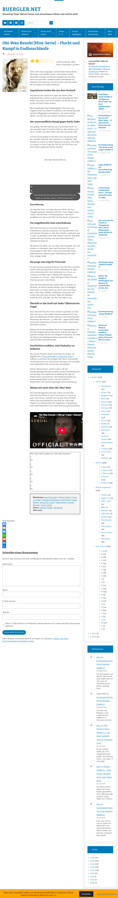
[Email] (41, 528)
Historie (104, 408)
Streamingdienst (103, 487)
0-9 (102, 551)
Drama (104, 402)
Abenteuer (58, 508)
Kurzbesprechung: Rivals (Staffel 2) (105, 312)
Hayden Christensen (50, 500)
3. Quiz (93, 637)
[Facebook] (41, 524)
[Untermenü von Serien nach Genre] (53, 33)
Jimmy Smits (46, 505)
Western (105, 458)
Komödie (105, 414)
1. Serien (93, 377)
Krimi (103, 420)
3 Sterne (105, 473)
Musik (103, 423)
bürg (98, 657)
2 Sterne (105, 470)
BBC (103, 507)
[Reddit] (41, 539)
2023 (92, 867)
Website (5, 612)
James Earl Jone (47, 502)
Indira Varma (61, 502)
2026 (92, 857)
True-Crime (106, 452)
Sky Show (105, 539)
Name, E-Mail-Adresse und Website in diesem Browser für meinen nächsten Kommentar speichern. (42, 624)
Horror (104, 411)
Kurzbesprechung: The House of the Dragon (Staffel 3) (105, 147)
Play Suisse (106, 526)
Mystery (104, 427)
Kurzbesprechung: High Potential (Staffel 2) (104, 664)
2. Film (93, 633)
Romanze (105, 430)
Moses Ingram (65, 497)
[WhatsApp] (41, 535)
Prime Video (106, 532)
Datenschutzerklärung (107, 894)
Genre (98, 381)
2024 (92, 864)
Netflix (104, 517)
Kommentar (8, 564)
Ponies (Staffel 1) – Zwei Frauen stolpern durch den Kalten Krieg (104, 773)
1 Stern (104, 467)
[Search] (51, 23)
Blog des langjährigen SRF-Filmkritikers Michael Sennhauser (99, 69)
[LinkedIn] (41, 542)
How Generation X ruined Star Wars (57, 356)
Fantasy (104, 405)
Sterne (99, 462)
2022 (92, 870)
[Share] (41, 546)
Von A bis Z (100, 546)
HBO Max (105, 513)
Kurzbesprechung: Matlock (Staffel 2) (105, 264)
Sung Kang (65, 500)
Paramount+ (106, 520)
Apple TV (105, 498)
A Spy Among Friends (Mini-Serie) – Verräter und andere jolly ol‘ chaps (105, 193)
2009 (92, 883)
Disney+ (104, 510)
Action (104, 392)
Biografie (105, 395)
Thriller (104, 449)
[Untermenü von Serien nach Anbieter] (35, 33)
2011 (92, 876)
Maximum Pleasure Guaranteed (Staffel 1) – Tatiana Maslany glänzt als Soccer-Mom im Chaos (105, 332)
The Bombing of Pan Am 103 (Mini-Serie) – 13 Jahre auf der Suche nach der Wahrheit (105, 122)
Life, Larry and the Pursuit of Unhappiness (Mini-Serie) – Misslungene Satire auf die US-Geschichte (105, 227)
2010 (92, 879)
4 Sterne (105, 476)
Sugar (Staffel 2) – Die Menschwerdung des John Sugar (105, 168)
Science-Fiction (45, 508)
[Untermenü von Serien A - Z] (66, 33)
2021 (92, 873)
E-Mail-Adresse (9, 601)
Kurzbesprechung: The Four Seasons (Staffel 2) (104, 811)
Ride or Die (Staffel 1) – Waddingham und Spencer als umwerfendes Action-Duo (105, 282)
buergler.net (21, 9)
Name (5, 590)
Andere (104, 495)
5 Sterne (105, 483)
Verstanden (86, 894)
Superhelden (107, 442)
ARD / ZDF (106, 501)
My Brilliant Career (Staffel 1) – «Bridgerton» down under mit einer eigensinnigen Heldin (105, 101)
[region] (55, 175)
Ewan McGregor (50, 497)
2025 (92, 861)
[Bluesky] (41, 531)
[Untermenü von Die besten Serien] (15, 33)
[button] (55, 187)
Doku (103, 398)
